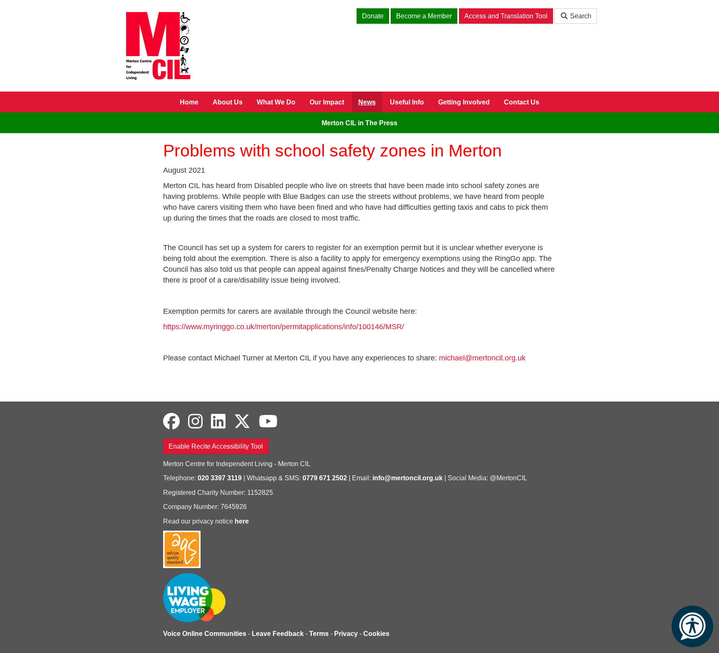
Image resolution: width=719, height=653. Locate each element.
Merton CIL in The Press (359, 123)
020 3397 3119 (220, 478)
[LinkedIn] (218, 421)
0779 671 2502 (324, 478)
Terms (319, 633)
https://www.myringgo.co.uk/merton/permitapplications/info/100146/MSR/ (283, 327)
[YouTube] (268, 421)
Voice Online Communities (204, 633)
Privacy (346, 633)
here (242, 521)
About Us (228, 102)
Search (579, 16)
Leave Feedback (278, 633)
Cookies (376, 633)
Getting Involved (464, 102)
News (367, 102)
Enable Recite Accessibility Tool (216, 446)
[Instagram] (195, 421)
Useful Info (407, 102)
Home (189, 102)
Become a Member (424, 16)
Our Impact (327, 102)
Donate (373, 16)
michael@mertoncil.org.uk (482, 358)
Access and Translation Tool (506, 16)
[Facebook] (171, 421)
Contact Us (521, 102)
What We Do (276, 102)
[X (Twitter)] (242, 421)
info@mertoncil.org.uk (407, 478)
